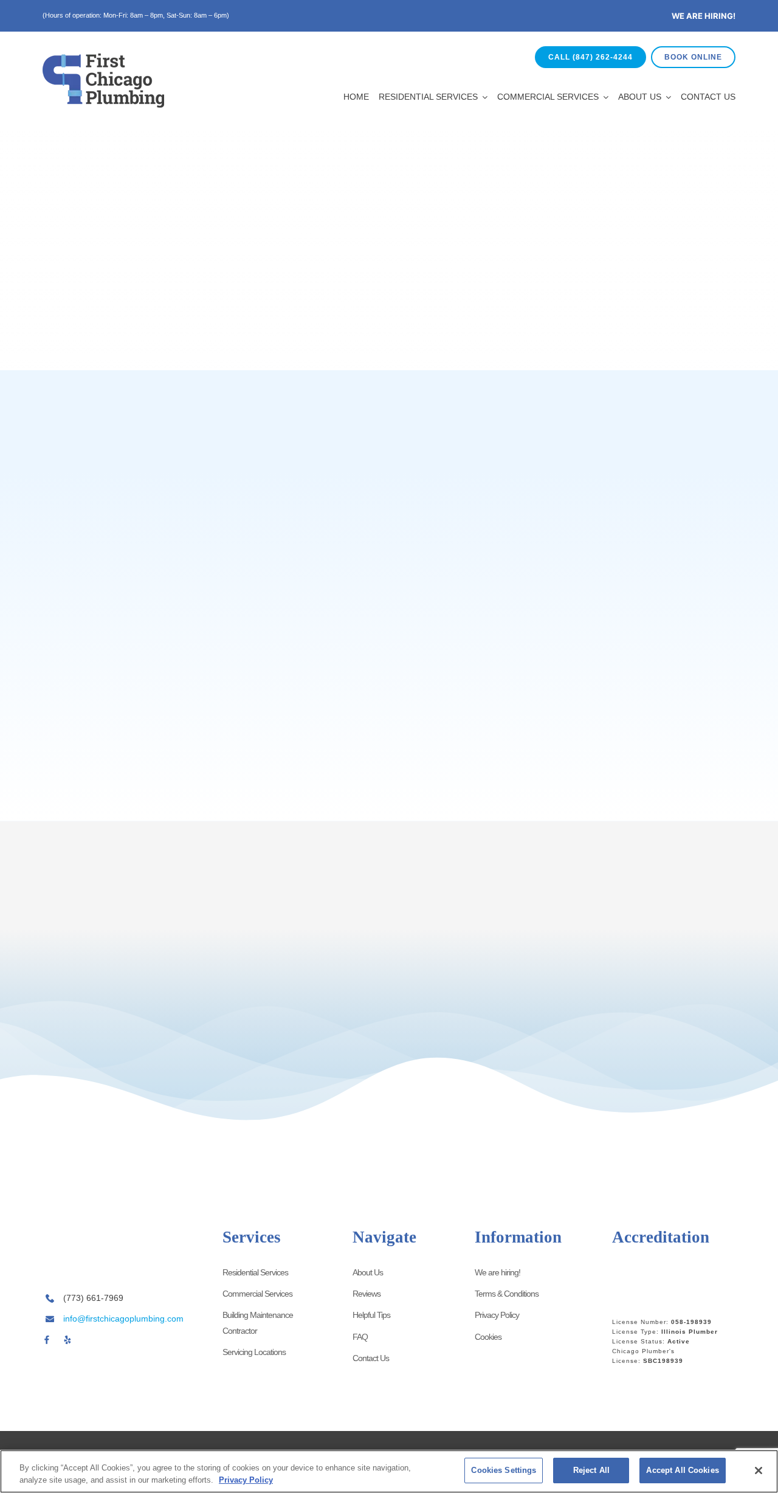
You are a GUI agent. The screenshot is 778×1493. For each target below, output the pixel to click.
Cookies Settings (503, 1470)
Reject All (591, 1470)
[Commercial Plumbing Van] (103, 1226)
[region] (389, 1471)
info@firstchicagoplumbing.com (123, 1318)
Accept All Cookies (682, 1470)
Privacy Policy (246, 1479)
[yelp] (67, 1340)
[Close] (758, 1470)
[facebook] (47, 1340)
